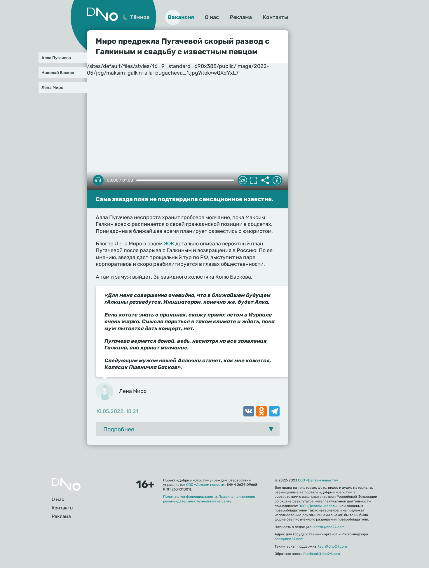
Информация (276, 180)
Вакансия (181, 17)
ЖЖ (169, 243)
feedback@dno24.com (321, 554)
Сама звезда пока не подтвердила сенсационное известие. (184, 199)
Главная (66, 484)
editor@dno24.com (329, 527)
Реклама (241, 17)
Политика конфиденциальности (190, 497)
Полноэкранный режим (253, 180)
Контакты (275, 17)
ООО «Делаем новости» (206, 485)
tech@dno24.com (332, 546)
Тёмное (139, 17)
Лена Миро (52, 87)
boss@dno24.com (289, 539)
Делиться (265, 180)
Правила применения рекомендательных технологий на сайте (209, 499)
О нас (212, 17)
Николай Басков (57, 72)
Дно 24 (102, 14)
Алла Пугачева (56, 57)
